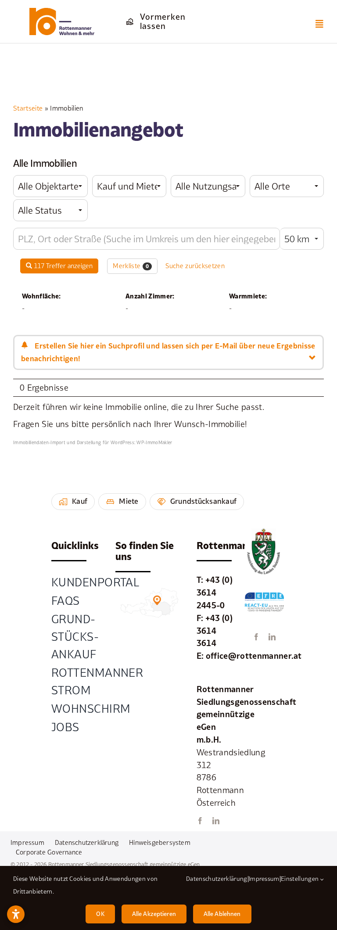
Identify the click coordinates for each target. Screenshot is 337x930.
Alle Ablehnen (222, 913)
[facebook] (200, 820)
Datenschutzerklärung (216, 878)
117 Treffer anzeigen (62, 265)
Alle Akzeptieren (154, 913)
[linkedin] (215, 820)
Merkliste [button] (131, 265)
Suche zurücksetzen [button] (195, 265)
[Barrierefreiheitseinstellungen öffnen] (16, 914)
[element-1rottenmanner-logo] (62, 12)
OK (100, 913)
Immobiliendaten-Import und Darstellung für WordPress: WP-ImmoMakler (92, 442)
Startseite (28, 108)
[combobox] (50, 186)
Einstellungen (300, 878)
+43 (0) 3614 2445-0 (215, 592)
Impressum (264, 878)
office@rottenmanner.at (254, 656)
